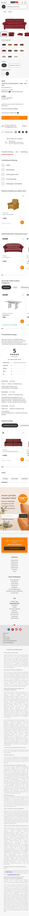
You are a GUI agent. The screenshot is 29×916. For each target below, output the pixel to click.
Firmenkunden (14, 593)
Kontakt (14, 607)
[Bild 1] (4, 34)
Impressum (6, 633)
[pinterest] (12, 629)
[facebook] (9, 629)
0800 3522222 (12, 141)
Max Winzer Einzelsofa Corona (9, 237)
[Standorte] (22, 3)
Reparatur (14, 610)
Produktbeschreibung (7, 152)
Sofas (3, 473)
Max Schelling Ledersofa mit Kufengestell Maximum (13, 432)
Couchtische (6, 287)
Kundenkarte (14, 581)
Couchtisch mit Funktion (8, 293)
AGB (4, 635)
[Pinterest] (23, 132)
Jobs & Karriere (14, 614)
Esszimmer (14, 569)
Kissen (15, 287)
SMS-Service (14, 585)
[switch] (9, 69)
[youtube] (20, 629)
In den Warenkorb (14, 118)
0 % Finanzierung (11, 179)
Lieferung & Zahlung (14, 609)
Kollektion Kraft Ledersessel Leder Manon (12, 194)
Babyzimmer (14, 564)
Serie (17, 152)
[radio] (15, 363)
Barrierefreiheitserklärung (10, 640)
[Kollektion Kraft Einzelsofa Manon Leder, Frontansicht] (14, 22)
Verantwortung (14, 618)
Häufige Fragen (14, 601)
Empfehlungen (25, 152)
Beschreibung (10, 170)
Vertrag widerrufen (14, 603)
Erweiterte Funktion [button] (14, 65)
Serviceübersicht (14, 580)
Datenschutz (6, 637)
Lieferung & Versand (12, 174)
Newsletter (14, 587)
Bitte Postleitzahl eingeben (10, 108)
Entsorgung (14, 605)
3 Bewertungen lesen (17, 91)
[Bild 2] (12, 34)
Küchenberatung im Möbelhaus (14, 591)
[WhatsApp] (16, 132)
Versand (10, 97)
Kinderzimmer (14, 567)
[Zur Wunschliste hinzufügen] (26, 81)
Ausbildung (14, 616)
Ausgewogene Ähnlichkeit (10, 425)
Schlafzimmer (14, 562)
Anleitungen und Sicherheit (14, 184)
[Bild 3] (20, 34)
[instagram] (16, 629)
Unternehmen (14, 612)
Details (8, 165)
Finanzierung (14, 583)
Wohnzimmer (14, 560)
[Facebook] (19, 132)
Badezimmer (14, 566)
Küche (14, 571)
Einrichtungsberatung (14, 589)
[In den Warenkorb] (22, 222)
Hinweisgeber (6, 639)
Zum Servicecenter (14, 548)
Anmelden (23, 516)
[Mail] (26, 132)
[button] (3, 2)
